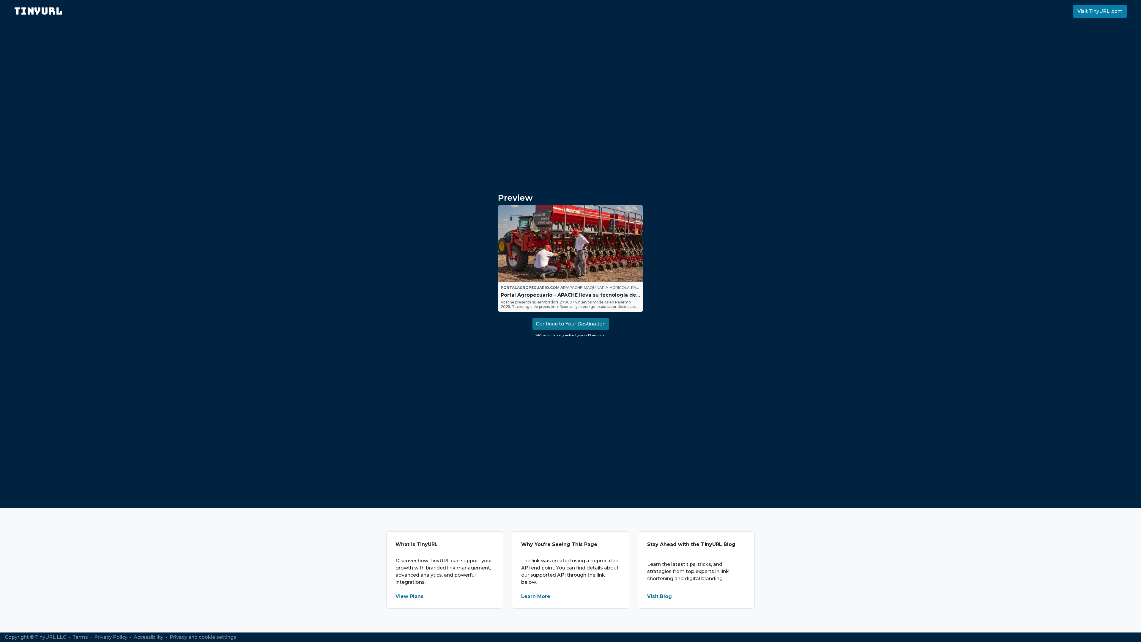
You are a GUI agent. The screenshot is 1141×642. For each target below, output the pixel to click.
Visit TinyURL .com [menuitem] (1100, 11)
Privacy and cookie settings (203, 637)
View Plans (409, 596)
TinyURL (38, 11)
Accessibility (149, 637)
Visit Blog (659, 596)
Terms (81, 637)
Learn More (535, 596)
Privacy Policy (111, 637)
